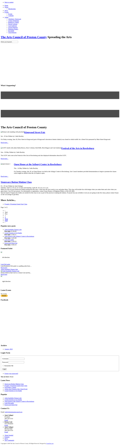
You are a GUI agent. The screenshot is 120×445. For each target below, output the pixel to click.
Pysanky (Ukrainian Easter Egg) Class (15, 204)
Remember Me (8, 366)
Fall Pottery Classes (10, 387)
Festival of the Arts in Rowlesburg (77, 148)
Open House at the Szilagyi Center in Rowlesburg (38, 164)
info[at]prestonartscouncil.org (13, 412)
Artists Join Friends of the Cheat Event (15, 389)
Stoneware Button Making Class (16, 182)
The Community (9, 440)
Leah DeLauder (9, 240)
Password (5, 362)
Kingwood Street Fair (34, 132)
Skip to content (8, 2)
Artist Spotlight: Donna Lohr (13, 229)
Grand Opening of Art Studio (13, 233)
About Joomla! (8, 435)
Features (6, 437)
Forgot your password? (11, 373)
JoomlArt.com (49, 443)
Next (6, 219)
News (6, 438)
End (6, 220)
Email (6, 420)
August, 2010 (8, 349)
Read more (4, 267)
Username (5, 359)
